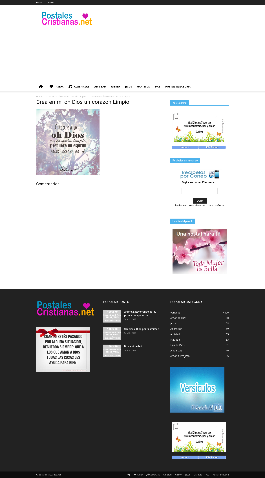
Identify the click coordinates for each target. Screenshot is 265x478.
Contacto (50, 2)
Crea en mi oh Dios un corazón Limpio (66, 96)
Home (39, 2)
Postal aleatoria (178, 86)
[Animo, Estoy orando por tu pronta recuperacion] (112, 316)
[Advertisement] (132, 55)
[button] (224, 87)
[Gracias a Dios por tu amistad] (112, 333)
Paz (157, 86)
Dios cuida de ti (133, 346)
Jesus (128, 86)
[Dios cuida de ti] (112, 351)
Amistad (100, 86)
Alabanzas (81, 86)
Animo (115, 86)
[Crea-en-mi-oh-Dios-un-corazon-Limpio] (68, 174)
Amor (59, 86)
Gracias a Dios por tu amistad (141, 329)
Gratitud (143, 86)
